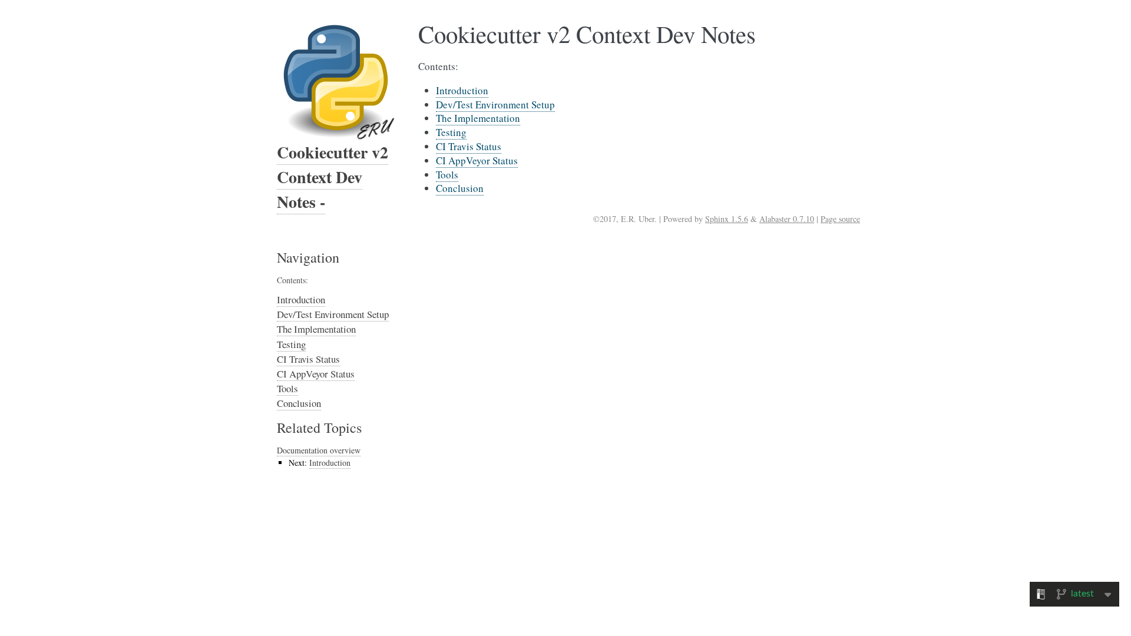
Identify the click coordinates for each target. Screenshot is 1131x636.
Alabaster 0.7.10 (786, 218)
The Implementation (316, 329)
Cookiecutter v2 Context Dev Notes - (332, 177)
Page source (840, 218)
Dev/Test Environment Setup (333, 314)
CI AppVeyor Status (316, 373)
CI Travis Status (308, 359)
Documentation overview (319, 450)
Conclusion (299, 403)
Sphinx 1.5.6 (726, 218)
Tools (287, 388)
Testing (291, 344)
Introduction (301, 299)
